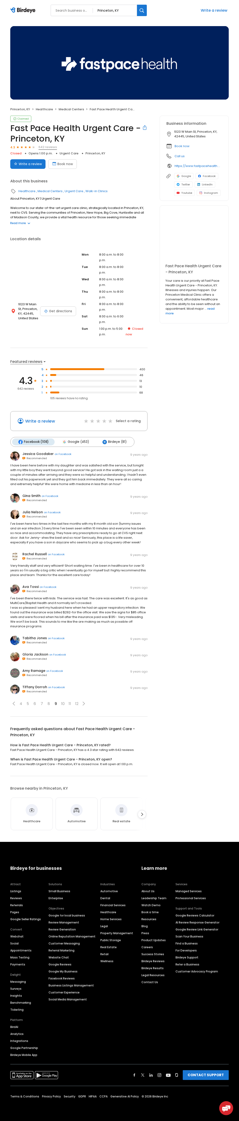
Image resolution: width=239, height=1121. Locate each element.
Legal (104, 926)
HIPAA (93, 1096)
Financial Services (113, 905)
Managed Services (189, 891)
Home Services (111, 919)
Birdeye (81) (117, 442)
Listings (15, 891)
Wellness (106, 961)
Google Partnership (24, 1048)
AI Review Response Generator (197, 922)
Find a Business (187, 943)
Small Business (59, 891)
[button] (14, 703)
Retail (104, 954)
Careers (147, 947)
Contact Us (149, 982)
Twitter (185, 184)
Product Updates (153, 940)
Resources (148, 919)
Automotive (109, 891)
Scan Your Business (189, 936)
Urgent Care (69, 153)
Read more (18, 223)
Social (14, 943)
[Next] (142, 814)
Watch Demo (151, 905)
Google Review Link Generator (197, 929)
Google (186, 176)
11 (70, 703)
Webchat (17, 936)
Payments (17, 964)
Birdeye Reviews (153, 961)
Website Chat (59, 957)
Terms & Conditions (24, 1096)
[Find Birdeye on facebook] (134, 1075)
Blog (144, 926)
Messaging (18, 982)
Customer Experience (64, 992)
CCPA (103, 1096)
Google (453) (78, 442)
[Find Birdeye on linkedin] (151, 1075)
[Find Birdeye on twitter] (142, 1075)
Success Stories (152, 954)
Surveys (15, 989)
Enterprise (56, 898)
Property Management (116, 933)
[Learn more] (194, 236)
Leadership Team (153, 898)
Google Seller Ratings (25, 919)
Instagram (211, 193)
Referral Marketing (61, 950)
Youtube (186, 193)
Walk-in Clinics (96, 191)
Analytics (17, 1034)
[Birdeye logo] (23, 10)
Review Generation (62, 929)
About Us (148, 891)
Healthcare (44, 109)
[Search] (142, 10)
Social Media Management (68, 999)
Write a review (214, 10)
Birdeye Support (187, 957)
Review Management (64, 922)
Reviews (16, 898)
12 (76, 703)
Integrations (19, 1041)
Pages (14, 912)
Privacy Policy (51, 1096)
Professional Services (191, 898)
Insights (16, 996)
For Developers (186, 950)
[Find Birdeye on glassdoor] (176, 1075)
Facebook (209, 176)
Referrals (16, 905)
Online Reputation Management (72, 936)
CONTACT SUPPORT (206, 1074)
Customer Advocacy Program (197, 971)
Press (145, 933)
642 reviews (48, 147)
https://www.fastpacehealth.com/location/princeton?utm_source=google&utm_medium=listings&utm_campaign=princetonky (198, 166)
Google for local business (67, 915)
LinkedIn (207, 184)
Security (69, 1096)
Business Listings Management (71, 985)
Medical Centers (71, 109)
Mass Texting (19, 957)
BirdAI (14, 1027)
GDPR (82, 1096)
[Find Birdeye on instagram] (159, 1075)
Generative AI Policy (124, 1096)
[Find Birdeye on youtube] (168, 1075)
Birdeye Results (152, 968)
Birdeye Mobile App (23, 1055)
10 (63, 703)
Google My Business (63, 971)
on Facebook (63, 454)
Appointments (21, 950)
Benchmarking (20, 1003)
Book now (65, 164)
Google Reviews (60, 964)
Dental (105, 898)
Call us (180, 156)
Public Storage (110, 940)
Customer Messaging (64, 943)
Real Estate (108, 947)
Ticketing (17, 1010)
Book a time (150, 912)
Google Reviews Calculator (195, 915)
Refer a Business (187, 964)
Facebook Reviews (62, 978)
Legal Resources (153, 975)
